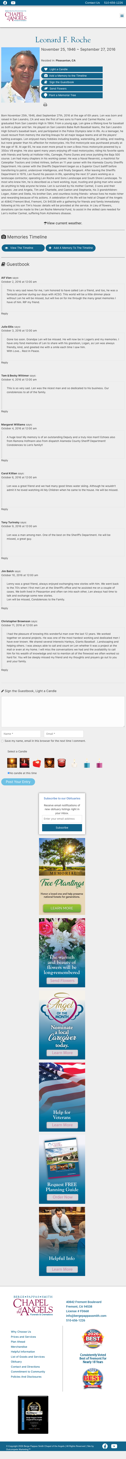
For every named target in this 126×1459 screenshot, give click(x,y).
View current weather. (64, 223)
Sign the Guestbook (61, 82)
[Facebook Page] (7, 3)
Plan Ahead (18, 1341)
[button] (121, 15)
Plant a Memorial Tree (62, 95)
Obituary (16, 1361)
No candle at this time (23, 773)
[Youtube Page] (15, 3)
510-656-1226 (75, 1320)
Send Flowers (58, 88)
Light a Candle (58, 69)
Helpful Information (23, 1351)
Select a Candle (17, 751)
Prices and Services (23, 1336)
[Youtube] (115, 1446)
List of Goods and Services (28, 1356)
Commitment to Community (28, 1371)
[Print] (45, 104)
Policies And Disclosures (26, 1376)
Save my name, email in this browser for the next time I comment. (45, 740)
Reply (4, 313)
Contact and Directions (25, 1366)
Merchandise (19, 1346)
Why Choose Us (21, 1331)
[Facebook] (105, 1446)
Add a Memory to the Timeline (68, 75)
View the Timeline (21, 247)
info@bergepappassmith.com (86, 1316)
